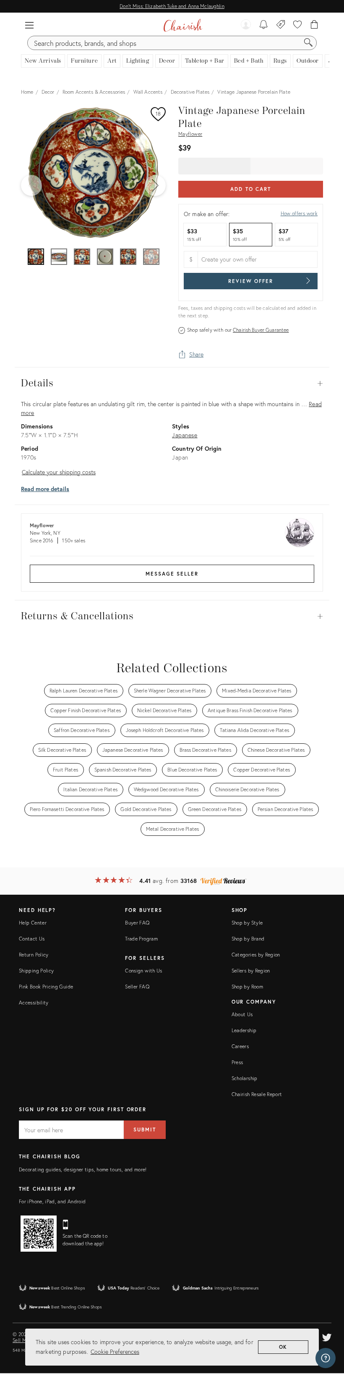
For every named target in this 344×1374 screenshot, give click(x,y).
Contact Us (32, 938)
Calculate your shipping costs (59, 472)
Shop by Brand (248, 938)
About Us (242, 1014)
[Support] (325, 1358)
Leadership (244, 1030)
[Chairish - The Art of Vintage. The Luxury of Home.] (183, 25)
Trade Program (141, 938)
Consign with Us (143, 970)
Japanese (185, 435)
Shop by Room (247, 986)
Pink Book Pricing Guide (46, 986)
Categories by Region (256, 954)
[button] (29, 25)
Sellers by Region (251, 970)
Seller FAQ (137, 986)
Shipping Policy (36, 970)
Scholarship (245, 1078)
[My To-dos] (263, 25)
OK (283, 1347)
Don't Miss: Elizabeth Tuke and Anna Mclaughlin (172, 6)
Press (237, 1062)
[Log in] (246, 25)
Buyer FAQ (137, 923)
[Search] (308, 43)
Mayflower (190, 134)
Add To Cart (250, 189)
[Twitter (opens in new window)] (326, 1336)
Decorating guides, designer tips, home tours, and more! (83, 1169)
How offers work (299, 213)
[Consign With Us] (280, 25)
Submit (144, 1129)
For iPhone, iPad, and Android (52, 1201)
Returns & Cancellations (172, 616)
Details (172, 383)
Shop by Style (247, 923)
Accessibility (34, 1002)
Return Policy (34, 954)
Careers (240, 1046)
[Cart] (314, 25)
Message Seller (172, 574)
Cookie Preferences (115, 1352)
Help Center (33, 923)
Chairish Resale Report (257, 1094)
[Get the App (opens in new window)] (38, 1233)
